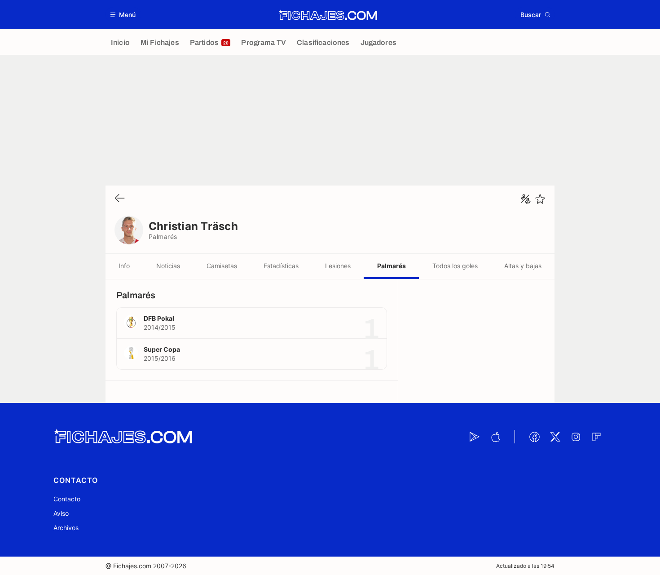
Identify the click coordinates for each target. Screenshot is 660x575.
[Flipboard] (596, 436)
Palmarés (391, 266)
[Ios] (495, 436)
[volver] (119, 199)
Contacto (66, 499)
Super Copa (162, 349)
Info (124, 266)
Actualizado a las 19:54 (525, 565)
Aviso (61, 513)
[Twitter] (555, 436)
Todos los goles (455, 266)
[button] (123, 14)
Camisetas (222, 266)
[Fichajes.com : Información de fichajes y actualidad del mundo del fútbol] (328, 14)
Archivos (66, 527)
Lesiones (338, 266)
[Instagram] (575, 436)
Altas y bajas (522, 266)
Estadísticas (281, 266)
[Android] (474, 436)
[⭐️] (540, 199)
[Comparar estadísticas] (525, 199)
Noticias (168, 266)
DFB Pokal (159, 318)
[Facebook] (534, 436)
